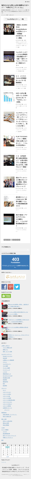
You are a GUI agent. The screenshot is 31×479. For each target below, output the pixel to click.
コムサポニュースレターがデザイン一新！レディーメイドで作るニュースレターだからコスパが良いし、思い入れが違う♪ (21, 119)
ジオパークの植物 (7, 398)
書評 (2, 440)
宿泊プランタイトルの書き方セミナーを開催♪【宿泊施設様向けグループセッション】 (21, 182)
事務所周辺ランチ (7, 373)
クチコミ (5, 362)
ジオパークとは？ (7, 392)
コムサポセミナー (7, 364)
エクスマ (5, 431)
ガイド (4, 390)
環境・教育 (3, 419)
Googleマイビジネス (22, 43)
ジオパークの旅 (6, 396)
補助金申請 (5, 381)
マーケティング (6, 370)
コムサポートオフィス (6, 354)
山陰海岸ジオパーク (7, 408)
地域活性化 (3, 412)
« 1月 (7, 456)
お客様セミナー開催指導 (8, 360)
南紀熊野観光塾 (6, 433)
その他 (2, 427)
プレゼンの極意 (6, 368)
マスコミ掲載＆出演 (7, 347)
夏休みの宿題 (6, 423)
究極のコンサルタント (8, 437)
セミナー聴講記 (5, 429)
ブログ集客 (5, 366)
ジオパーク (3, 388)
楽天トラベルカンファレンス (9, 435)
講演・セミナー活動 (22, 88)
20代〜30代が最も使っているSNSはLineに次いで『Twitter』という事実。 (21, 97)
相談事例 (5, 379)
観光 (4, 383)
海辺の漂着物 (6, 425)
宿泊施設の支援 (21, 71)
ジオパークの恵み (7, 394)
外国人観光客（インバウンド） (10, 414)
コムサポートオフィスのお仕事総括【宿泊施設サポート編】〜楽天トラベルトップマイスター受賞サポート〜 (21, 58)
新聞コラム (5, 349)
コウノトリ (6, 409)
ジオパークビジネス (7, 402)
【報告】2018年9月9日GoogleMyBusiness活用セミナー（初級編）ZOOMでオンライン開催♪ (21, 31)
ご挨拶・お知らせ (5, 345)
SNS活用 (5, 358)
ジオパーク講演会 (7, 406)
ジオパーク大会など (7, 404)
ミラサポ (5, 371)
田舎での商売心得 (7, 416)
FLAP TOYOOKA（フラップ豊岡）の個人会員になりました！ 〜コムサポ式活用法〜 (21, 141)
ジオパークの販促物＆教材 (9, 400)
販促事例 (19, 131)
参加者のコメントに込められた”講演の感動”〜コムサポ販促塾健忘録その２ (21, 201)
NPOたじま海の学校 (7, 421)
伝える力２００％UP (7, 375)
